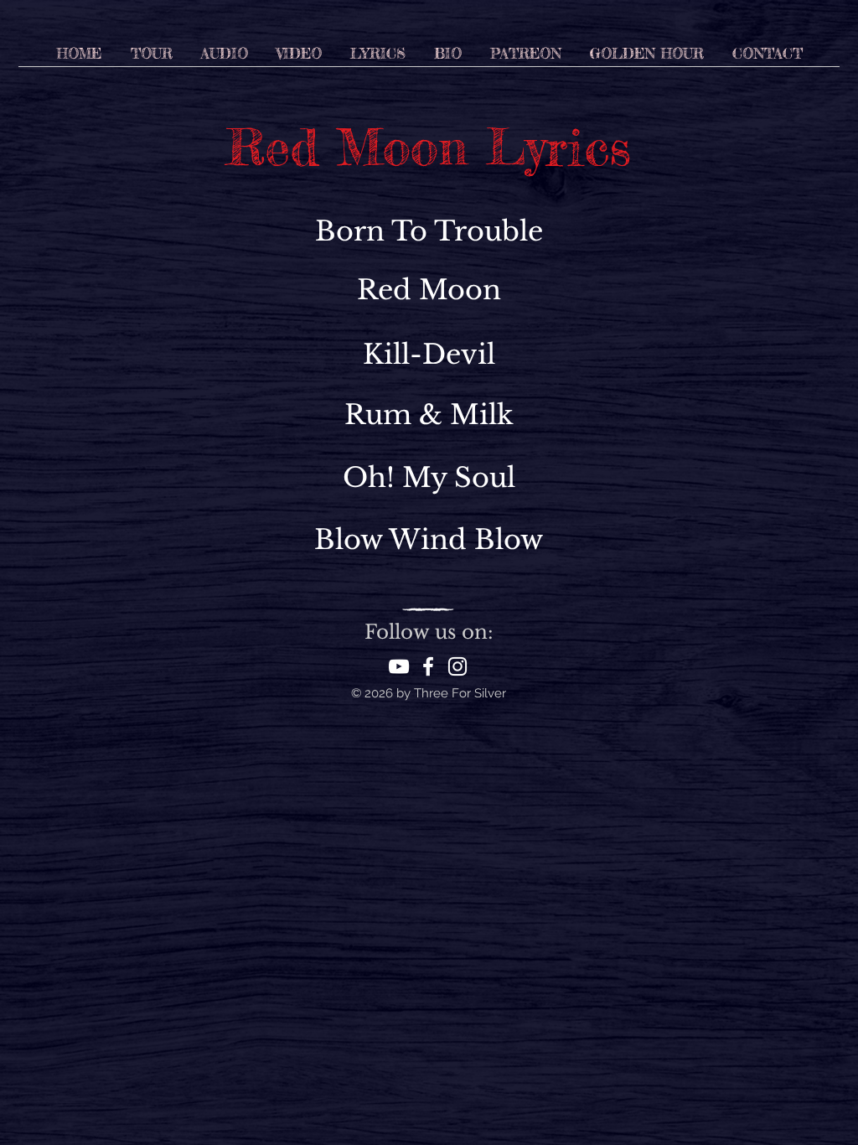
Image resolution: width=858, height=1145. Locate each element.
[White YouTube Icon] (398, 666)
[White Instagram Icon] (457, 666)
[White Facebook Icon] (428, 666)
